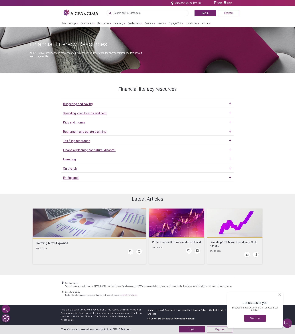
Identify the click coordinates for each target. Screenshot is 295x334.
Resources (103, 23)
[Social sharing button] (6, 309)
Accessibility (185, 310)
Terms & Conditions (166, 310)
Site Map (152, 314)
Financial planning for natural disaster (89, 150)
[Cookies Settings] (6, 318)
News (161, 23)
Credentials (134, 23)
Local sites (191, 23)
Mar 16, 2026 (41, 248)
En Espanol (71, 178)
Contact (214, 310)
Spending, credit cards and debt (85, 113)
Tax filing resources (76, 141)
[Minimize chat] (287, 323)
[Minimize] (279, 294)
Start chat (255, 318)
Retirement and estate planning (84, 131)
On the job (70, 168)
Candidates (87, 23)
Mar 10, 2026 (215, 251)
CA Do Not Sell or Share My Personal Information (171, 318)
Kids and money (74, 122)
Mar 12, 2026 (157, 247)
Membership (69, 23)
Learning (118, 23)
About (205, 23)
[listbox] (194, 3)
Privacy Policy (200, 310)
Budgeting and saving (78, 104)
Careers (148, 23)
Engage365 (175, 23)
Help (223, 310)
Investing (69, 159)
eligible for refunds (129, 295)
